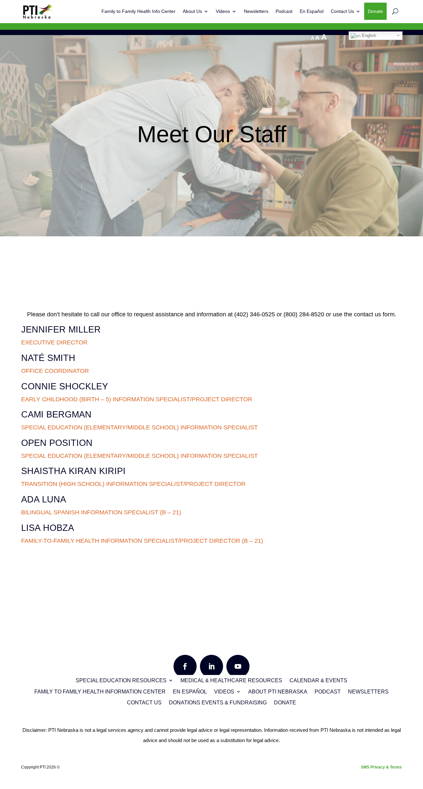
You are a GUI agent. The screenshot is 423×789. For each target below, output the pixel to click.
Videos (223, 11)
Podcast (284, 11)
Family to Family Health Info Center (138, 11)
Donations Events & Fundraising (218, 702)
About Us (192, 11)
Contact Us (342, 11)
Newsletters (256, 11)
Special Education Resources (121, 680)
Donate (375, 11)
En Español (312, 11)
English (368, 35)
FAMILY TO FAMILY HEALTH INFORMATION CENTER (100, 691)
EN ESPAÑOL (190, 691)
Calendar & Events (318, 680)
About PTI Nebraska (277, 691)
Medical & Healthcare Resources (231, 680)
